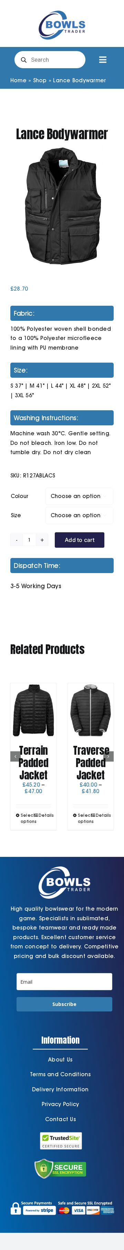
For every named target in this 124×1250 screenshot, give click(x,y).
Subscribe (64, 1004)
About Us (60, 1059)
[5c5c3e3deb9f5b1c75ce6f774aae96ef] (62, 206)
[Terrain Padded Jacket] (33, 710)
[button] (15, 756)
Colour (19, 496)
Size (16, 515)
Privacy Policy (60, 1104)
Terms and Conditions (60, 1074)
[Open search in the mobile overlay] (50, 59)
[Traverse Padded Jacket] (90, 710)
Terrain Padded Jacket (33, 763)
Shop (40, 80)
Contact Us (60, 1119)
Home (18, 80)
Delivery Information (60, 1089)
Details (45, 815)
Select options (27, 818)
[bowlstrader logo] (62, 9)
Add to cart (79, 539)
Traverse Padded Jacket (91, 763)
